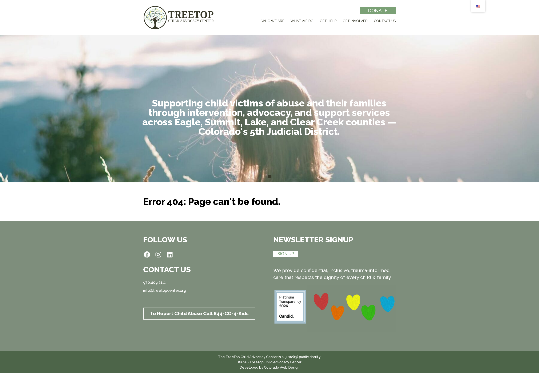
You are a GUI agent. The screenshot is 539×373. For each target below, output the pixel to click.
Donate (377, 10)
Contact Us (385, 21)
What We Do (302, 21)
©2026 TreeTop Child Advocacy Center (270, 362)
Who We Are (272, 21)
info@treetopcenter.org (164, 290)
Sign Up (286, 253)
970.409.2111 (154, 282)
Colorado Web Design (281, 367)
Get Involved (355, 21)
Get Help (328, 21)
